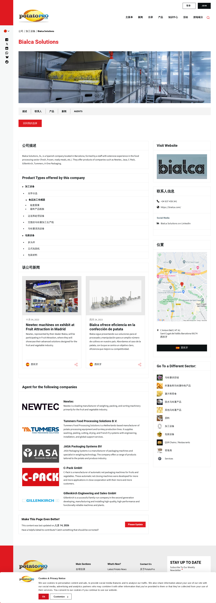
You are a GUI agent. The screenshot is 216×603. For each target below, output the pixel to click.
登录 (188, 6)
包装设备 (30, 235)
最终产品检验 (37, 209)
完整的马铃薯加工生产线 (41, 222)
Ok (43, 596)
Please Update (135, 524)
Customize (59, 596)
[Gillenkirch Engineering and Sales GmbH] (84, 499)
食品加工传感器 (37, 200)
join (204, 6)
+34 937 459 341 (169, 201)
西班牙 (184, 347)
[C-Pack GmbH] (84, 475)
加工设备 (30, 186)
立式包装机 (34, 248)
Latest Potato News (117, 569)
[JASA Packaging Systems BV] (84, 452)
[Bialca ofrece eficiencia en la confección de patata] (115, 322)
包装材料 (32, 255)
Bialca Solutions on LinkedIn (176, 223)
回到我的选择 (30, 123)
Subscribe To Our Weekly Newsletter (182, 569)
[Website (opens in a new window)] (182, 166)
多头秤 (31, 242)
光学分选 (32, 193)
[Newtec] (84, 405)
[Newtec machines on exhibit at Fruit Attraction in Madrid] (51, 322)
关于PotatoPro (147, 569)
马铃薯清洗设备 (36, 228)
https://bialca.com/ (171, 207)
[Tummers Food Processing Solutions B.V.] (84, 428)
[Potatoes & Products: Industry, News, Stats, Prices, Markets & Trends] (34, 17)
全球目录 (80, 569)
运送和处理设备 (36, 216)
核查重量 (35, 205)
